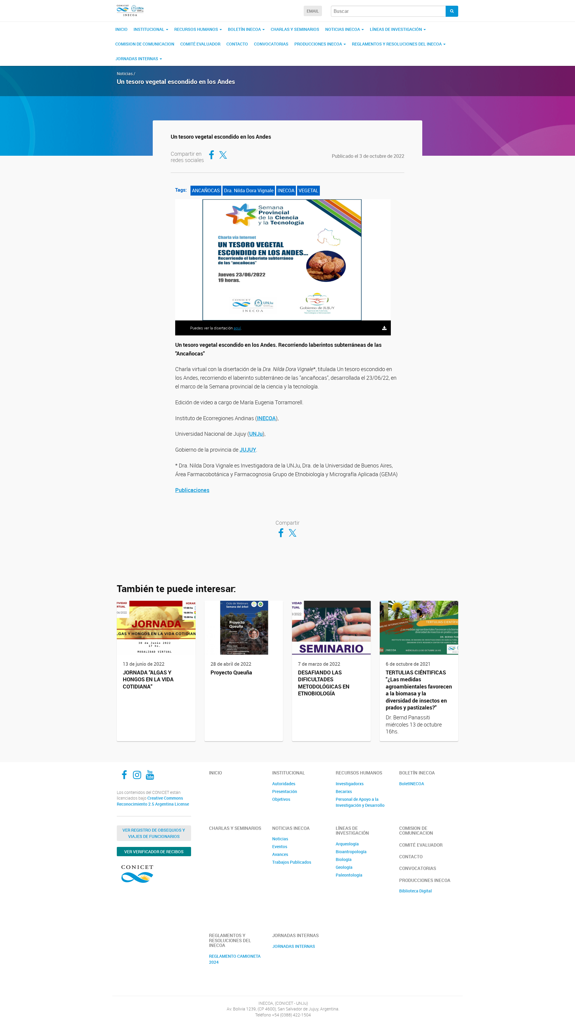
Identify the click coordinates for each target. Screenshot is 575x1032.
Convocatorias (271, 44)
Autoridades (283, 783)
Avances (280, 854)
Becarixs (344, 791)
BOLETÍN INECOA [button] (245, 29)
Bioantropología (351, 851)
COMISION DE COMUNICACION (144, 44)
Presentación (284, 791)
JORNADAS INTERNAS (293, 946)
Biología (344, 859)
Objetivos (281, 799)
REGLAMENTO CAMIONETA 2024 (235, 959)
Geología (344, 867)
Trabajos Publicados (291, 862)
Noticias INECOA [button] (343, 29)
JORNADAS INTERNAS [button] (137, 58)
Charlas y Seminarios (295, 29)
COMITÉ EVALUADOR (200, 44)
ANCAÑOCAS (206, 190)
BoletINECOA (411, 783)
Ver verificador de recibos (154, 851)
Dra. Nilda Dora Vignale (248, 190)
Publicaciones (192, 490)
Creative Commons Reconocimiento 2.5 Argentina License (153, 800)
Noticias (280, 839)
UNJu (256, 433)
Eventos (279, 846)
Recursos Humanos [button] (196, 29)
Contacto (237, 44)
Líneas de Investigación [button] (396, 29)
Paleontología (349, 875)
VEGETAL (308, 190)
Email (313, 11)
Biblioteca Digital (415, 891)
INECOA (286, 190)
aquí (237, 328)
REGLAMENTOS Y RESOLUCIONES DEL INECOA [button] (397, 44)
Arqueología (347, 844)
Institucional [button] (149, 29)
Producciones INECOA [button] (318, 44)
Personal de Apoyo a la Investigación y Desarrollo (360, 802)
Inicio (121, 29)
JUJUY (248, 449)
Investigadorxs (350, 783)
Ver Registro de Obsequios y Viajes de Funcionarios (153, 833)
